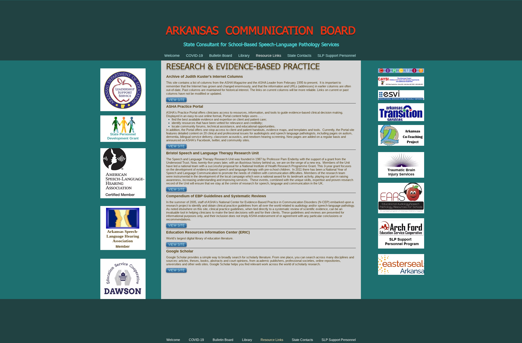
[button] (176, 100)
